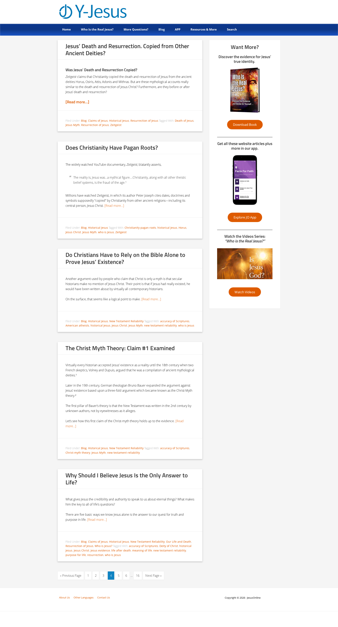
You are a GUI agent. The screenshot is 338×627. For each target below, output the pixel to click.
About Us (64, 597)
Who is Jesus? (103, 546)
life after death (121, 550)
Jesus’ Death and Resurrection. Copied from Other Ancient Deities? (127, 49)
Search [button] (232, 29)
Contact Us (103, 597)
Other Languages (83, 597)
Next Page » (153, 575)
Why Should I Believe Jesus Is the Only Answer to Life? (127, 479)
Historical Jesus (119, 120)
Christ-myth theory (78, 452)
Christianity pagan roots (140, 227)
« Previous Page (70, 575)
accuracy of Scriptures (174, 321)
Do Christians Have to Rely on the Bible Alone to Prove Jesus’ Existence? (125, 258)
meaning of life (142, 550)
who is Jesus (106, 232)
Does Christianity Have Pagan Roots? (112, 147)
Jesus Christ (73, 232)
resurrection (95, 555)
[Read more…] (77, 102)
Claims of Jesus (98, 120)
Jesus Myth (73, 125)
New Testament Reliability (126, 321)
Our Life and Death (178, 541)
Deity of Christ (168, 546)
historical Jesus (167, 227)
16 (137, 575)
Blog (84, 120)
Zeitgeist (115, 125)
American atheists (77, 325)
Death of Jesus (184, 120)
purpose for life (76, 555)
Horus (182, 227)
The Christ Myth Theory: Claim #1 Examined (120, 348)
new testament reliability (160, 325)
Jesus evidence (100, 550)
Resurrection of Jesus (144, 120)
